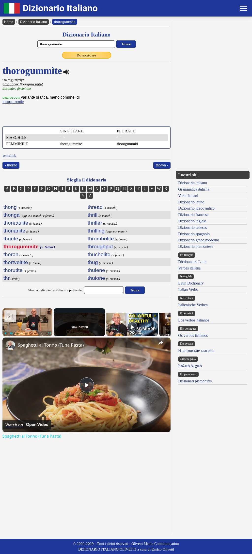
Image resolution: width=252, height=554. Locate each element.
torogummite (13, 102)
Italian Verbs (188, 289)
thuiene (96, 270)
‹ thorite (11, 165)
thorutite (13, 270)
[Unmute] (11, 333)
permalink (9, 155)
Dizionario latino (191, 202)
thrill (92, 215)
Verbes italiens (189, 268)
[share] (160, 342)
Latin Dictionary (191, 283)
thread (95, 207)
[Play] (5, 333)
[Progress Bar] (27, 330)
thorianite (14, 230)
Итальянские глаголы (196, 350)
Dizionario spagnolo (194, 234)
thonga (11, 215)
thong (10, 207)
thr (6, 278)
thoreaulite (15, 223)
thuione (96, 278)
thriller (95, 223)
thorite (10, 238)
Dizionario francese (193, 215)
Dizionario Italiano (33, 22)
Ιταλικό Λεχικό (190, 366)
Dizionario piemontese (195, 246)
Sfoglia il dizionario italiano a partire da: (55, 290)
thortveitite (15, 262)
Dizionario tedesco (192, 227)
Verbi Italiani (188, 196)
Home (8, 22)
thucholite (99, 254)
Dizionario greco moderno (198, 240)
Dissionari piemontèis (195, 381)
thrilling (96, 230)
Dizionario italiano (192, 183)
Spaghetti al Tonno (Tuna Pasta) (51, 345)
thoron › (162, 165)
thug (93, 262)
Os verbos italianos (193, 335)
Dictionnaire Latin (192, 262)
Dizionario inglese (192, 221)
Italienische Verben (193, 305)
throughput (100, 246)
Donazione (86, 55)
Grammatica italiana (193, 189)
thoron (10, 254)
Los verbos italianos (193, 320)
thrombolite (101, 238)
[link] (10, 345)
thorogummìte (65, 22)
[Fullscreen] (49, 333)
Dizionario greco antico (196, 208)
